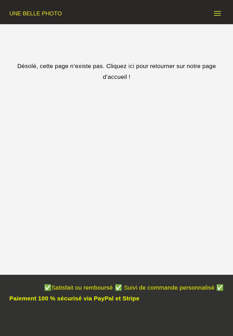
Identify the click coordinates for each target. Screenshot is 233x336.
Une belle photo (35, 13)
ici (131, 66)
